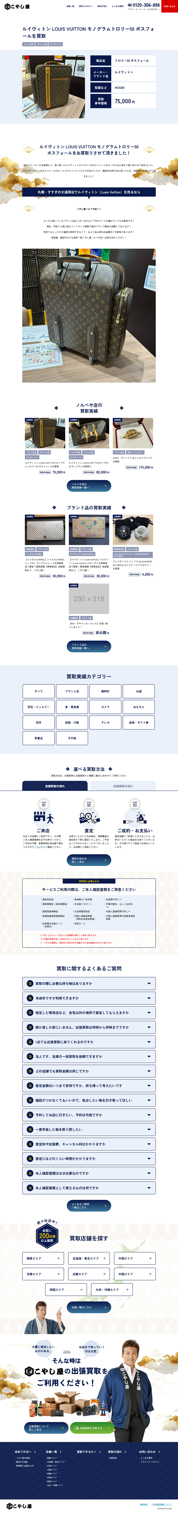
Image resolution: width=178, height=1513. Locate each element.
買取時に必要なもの (25, 1465)
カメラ (105, 707)
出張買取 (113, 1457)
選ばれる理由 (22, 1461)
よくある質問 (117, 6)
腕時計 (105, 691)
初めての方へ (23, 1451)
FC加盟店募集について (162, 1504)
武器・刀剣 (72, 722)
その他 (72, 738)
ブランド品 (41, 44)
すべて (38, 691)
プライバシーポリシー (150, 1461)
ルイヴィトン (55, 44)
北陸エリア (34, 1274)
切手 (38, 722)
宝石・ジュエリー (39, 707)
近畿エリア (80, 1274)
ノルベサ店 (28, 44)
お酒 (139, 691)
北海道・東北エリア (86, 1258)
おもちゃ (138, 707)
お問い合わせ (169, 6)
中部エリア (125, 1258)
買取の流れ (102, 6)
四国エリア (57, 1290)
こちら (37, 847)
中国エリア (125, 1274)
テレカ (105, 722)
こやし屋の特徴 (23, 1457)
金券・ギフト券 (139, 722)
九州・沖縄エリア (107, 1290)
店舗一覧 (70, 6)
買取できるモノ (86, 6)
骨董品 (38, 738)
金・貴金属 (72, 707)
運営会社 (144, 1504)
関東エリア (34, 1258)
